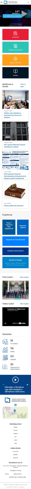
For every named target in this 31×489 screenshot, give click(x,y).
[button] (15, 410)
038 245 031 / (18, 474)
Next (27, 385)
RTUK (15, 430)
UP (15, 437)
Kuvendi (15, 451)
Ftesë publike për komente (13, 205)
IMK (15, 443)
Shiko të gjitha (23, 85)
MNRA (16, 433)
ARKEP (15, 454)
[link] (15, 99)
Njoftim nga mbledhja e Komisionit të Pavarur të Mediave (12, 115)
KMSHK (15, 458)
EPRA (15, 427)
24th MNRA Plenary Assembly (12, 16)
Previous (3, 385)
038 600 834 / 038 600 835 (17, 477)
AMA (15, 440)
